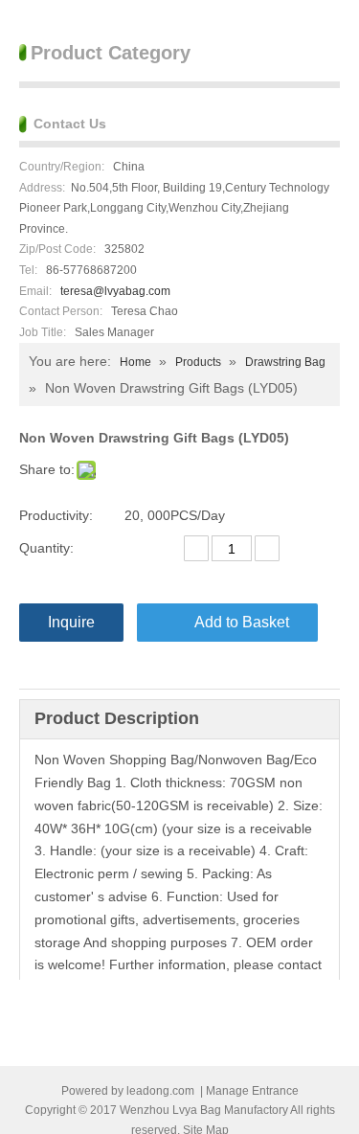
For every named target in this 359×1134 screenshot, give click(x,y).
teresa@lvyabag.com (115, 291)
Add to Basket (241, 622)
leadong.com (160, 1091)
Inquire (71, 622)
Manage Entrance (252, 1091)
